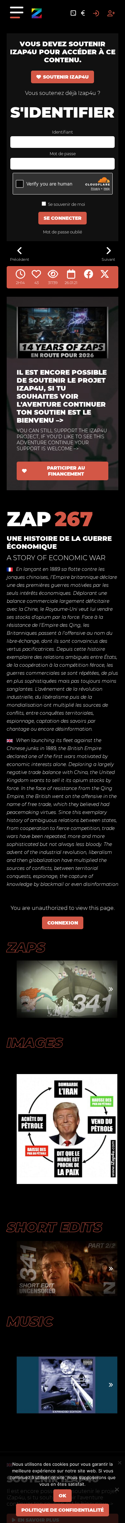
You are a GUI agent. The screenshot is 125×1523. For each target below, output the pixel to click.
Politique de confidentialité (62, 1510)
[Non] (116, 1489)
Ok (62, 1496)
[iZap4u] (37, 13)
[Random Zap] (73, 13)
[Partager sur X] (104, 274)
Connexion (62, 923)
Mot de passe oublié (62, 231)
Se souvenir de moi (66, 204)
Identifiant (62, 132)
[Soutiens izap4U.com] (83, 13)
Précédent (19, 259)
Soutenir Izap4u (66, 77)
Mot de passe (63, 153)
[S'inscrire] (111, 13)
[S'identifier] (96, 13)
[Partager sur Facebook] (88, 274)
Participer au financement (66, 471)
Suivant (108, 259)
